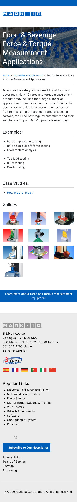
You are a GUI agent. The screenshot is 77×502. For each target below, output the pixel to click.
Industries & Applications (28, 75)
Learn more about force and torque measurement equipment (38, 296)
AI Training (10, 470)
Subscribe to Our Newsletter (28, 447)
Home (6, 75)
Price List (13, 424)
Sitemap (8, 466)
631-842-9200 (13, 346)
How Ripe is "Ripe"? (20, 192)
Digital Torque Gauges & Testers (29, 402)
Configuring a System (21, 420)
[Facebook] (8, 437)
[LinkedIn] (22, 437)
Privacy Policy (12, 457)
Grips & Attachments (21, 411)
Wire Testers (15, 407)
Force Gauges (16, 398)
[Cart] (61, 3)
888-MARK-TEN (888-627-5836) (25, 342)
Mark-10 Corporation (30, 491)
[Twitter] (16, 438)
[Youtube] (29, 437)
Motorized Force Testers (23, 394)
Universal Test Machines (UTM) (28, 390)
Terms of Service (14, 461)
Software (13, 415)
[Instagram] (36, 437)
